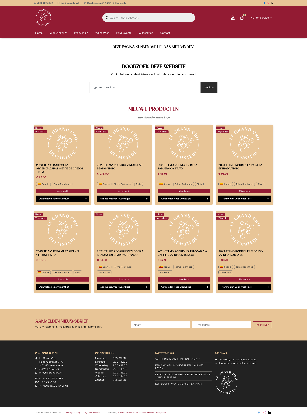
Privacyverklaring (73, 413)
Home (39, 32)
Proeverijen (81, 32)
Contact (165, 32)
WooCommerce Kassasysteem (154, 413)
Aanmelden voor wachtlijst (54, 198)
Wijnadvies (102, 32)
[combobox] (144, 87)
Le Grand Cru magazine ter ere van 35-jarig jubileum (183, 376)
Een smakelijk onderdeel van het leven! (179, 367)
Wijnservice (146, 32)
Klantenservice (260, 17)
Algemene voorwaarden (94, 413)
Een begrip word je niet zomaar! (178, 383)
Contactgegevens (46, 353)
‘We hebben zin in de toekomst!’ (177, 359)
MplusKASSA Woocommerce (129, 413)
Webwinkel (57, 32)
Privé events (123, 32)
